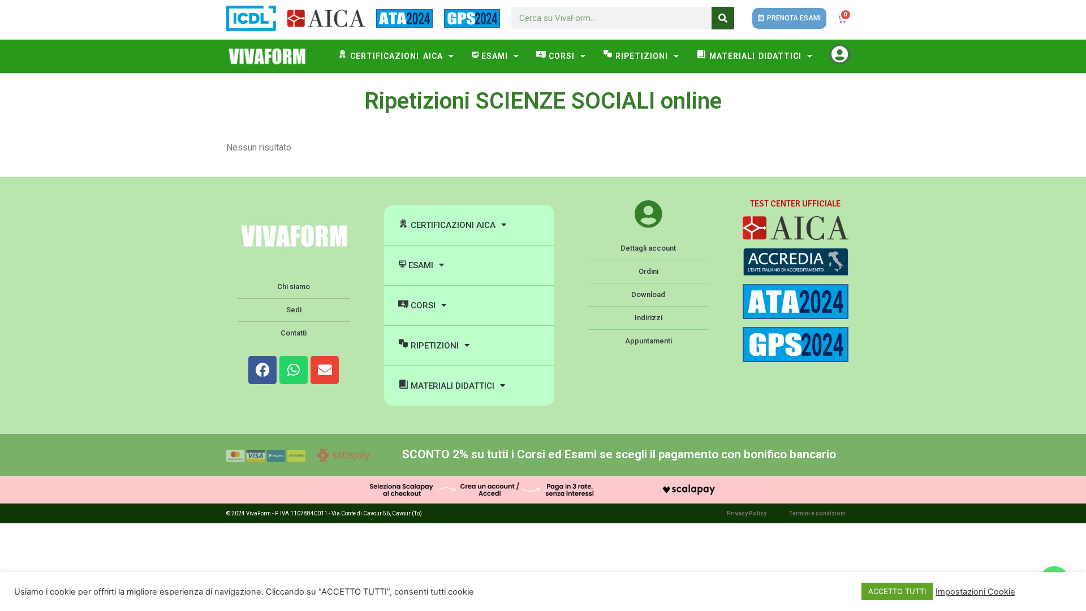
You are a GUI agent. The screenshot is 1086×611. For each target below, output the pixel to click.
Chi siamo (293, 286)
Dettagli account (648, 248)
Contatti (294, 333)
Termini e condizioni (817, 513)
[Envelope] (325, 370)
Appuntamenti (648, 341)
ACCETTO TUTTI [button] (897, 591)
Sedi (293, 310)
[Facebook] (262, 370)
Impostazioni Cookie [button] (975, 592)
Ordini (648, 271)
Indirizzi (648, 317)
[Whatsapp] (293, 370)
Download (648, 294)
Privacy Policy (746, 513)
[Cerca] (723, 18)
